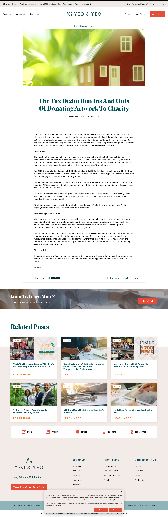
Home (76, 26)
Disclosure (132, 505)
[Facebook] (52, 278)
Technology (67, 4)
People (138, 466)
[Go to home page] (84, 14)
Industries (20, 14)
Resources (34, 14)
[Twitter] (55, 278)
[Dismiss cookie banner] (121, 492)
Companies (77, 471)
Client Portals (110, 466)
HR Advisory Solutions (27, 4)
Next (136, 277)
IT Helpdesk (154, 4)
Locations (139, 471)
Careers (128, 14)
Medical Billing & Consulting (50, 4)
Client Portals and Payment (137, 4)
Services (7, 14)
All (126, 277)
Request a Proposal (112, 475)
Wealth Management (83, 4)
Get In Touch (147, 301)
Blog (91, 26)
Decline (115, 510)
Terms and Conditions (148, 505)
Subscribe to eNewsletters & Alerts (28, 487)
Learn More (22, 374)
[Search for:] (163, 4)
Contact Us (157, 14)
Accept (101, 510)
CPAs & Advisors (9, 4)
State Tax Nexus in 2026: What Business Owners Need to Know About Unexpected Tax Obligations (83, 367)
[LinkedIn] (58, 278)
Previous (114, 277)
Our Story (140, 14)
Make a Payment (111, 471)
